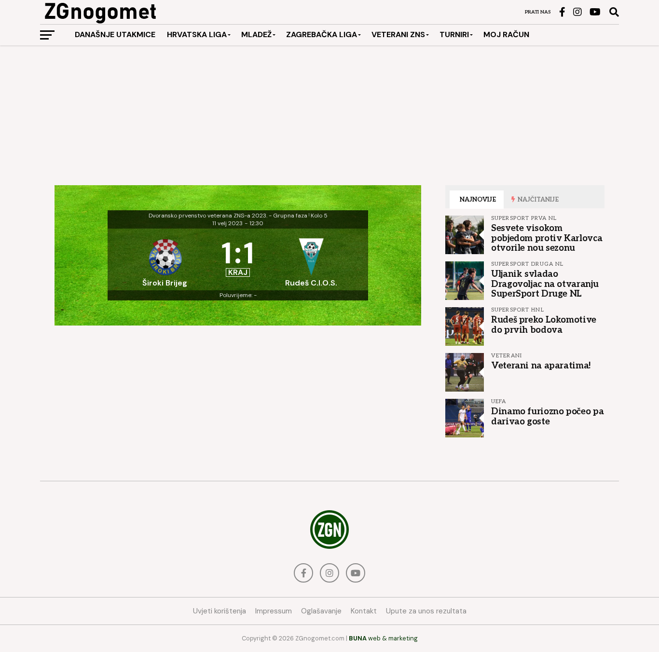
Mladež (256, 34)
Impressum (273, 611)
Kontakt (364, 611)
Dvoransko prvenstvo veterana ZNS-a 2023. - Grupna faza (228, 215)
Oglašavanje (321, 611)
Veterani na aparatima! (541, 365)
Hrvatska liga (197, 34)
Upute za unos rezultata (426, 611)
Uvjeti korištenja (219, 611)
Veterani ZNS (398, 34)
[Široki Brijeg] (164, 259)
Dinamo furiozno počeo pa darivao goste (547, 416)
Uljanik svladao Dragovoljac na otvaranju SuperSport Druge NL (544, 284)
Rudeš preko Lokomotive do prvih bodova (543, 324)
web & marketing (383, 638)
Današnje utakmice (115, 34)
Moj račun (506, 34)
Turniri (454, 34)
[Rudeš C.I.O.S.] (311, 259)
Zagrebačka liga (321, 34)
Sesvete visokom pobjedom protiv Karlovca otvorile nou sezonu (546, 238)
